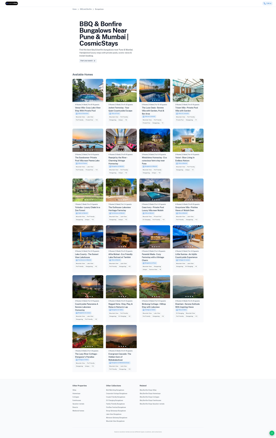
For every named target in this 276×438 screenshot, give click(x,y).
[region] (87, 90)
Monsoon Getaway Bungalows (116, 417)
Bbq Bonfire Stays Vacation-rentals (152, 404)
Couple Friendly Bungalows (115, 397)
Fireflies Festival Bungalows (116, 407)
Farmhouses (76, 400)
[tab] (83, 100)
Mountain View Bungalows (115, 421)
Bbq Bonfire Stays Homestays (150, 393)
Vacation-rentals (78, 404)
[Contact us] (272, 433)
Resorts (75, 407)
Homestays (76, 393)
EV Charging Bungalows (114, 400)
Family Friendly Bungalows (115, 404)
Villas (74, 390)
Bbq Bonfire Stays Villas (148, 390)
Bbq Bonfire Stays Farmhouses (150, 400)
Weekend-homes (78, 411)
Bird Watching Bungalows (115, 390)
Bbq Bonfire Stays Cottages (149, 397)
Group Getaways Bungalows (116, 411)
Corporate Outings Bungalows (116, 393)
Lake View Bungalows (113, 414)
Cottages (75, 397)
